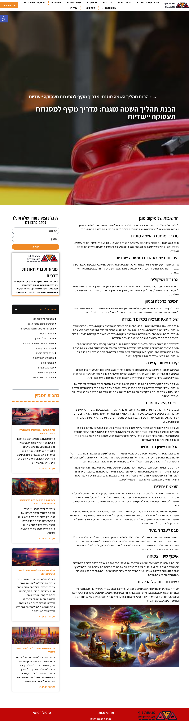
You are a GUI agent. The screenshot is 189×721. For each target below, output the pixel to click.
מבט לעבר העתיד (46, 367)
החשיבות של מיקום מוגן (43, 318)
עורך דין (73, 7)
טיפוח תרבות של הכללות (43, 377)
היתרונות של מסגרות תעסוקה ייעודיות (37, 328)
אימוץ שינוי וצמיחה (45, 372)
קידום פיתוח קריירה (45, 348)
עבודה (109, 2)
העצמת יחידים (47, 362)
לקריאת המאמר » (47, 468)
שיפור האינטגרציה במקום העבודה (38, 343)
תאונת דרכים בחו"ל (36, 2)
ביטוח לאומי (110, 7)
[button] (4, 18)
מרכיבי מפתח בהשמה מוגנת (41, 323)
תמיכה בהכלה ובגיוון (44, 338)
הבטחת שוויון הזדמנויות (43, 357)
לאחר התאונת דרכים (149, 2)
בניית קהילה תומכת (45, 353)
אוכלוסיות (91, 7)
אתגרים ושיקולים (46, 333)
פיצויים (57, 2)
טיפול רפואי (75, 2)
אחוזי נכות (126, 2)
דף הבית (156, 97)
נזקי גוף (93, 2)
